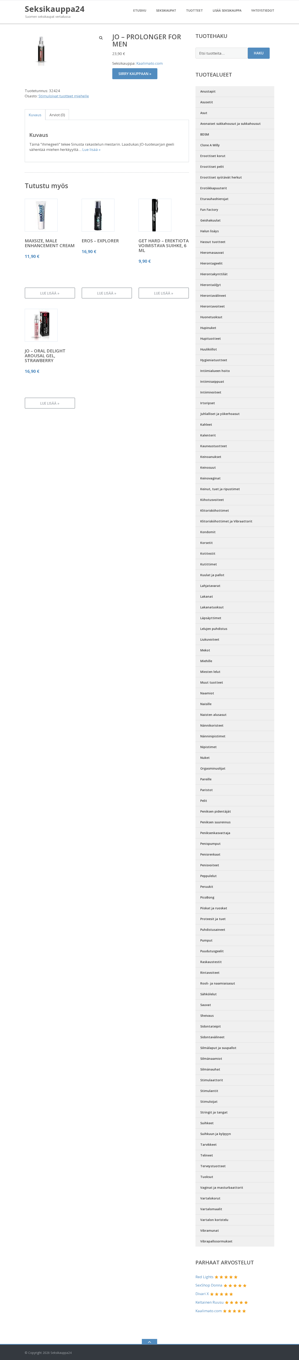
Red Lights (204, 1276)
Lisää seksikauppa (227, 10)
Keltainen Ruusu (209, 1302)
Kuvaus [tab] (35, 114)
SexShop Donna (208, 1285)
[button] (101, 37)
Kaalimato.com (149, 63)
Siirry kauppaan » (134, 73)
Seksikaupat (166, 10)
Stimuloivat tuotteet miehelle (64, 95)
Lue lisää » (91, 149)
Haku (259, 53)
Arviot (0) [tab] (57, 114)
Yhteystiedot (262, 10)
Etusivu (139, 10)
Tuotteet (194, 10)
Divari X (202, 1293)
